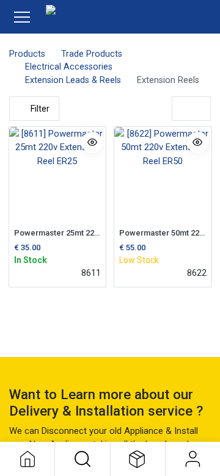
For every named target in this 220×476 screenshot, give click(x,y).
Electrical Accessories (68, 67)
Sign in (193, 459)
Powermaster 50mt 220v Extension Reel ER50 (163, 232)
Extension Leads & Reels (73, 80)
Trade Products (91, 54)
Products (27, 54)
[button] (82, 459)
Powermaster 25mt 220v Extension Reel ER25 (57, 232)
